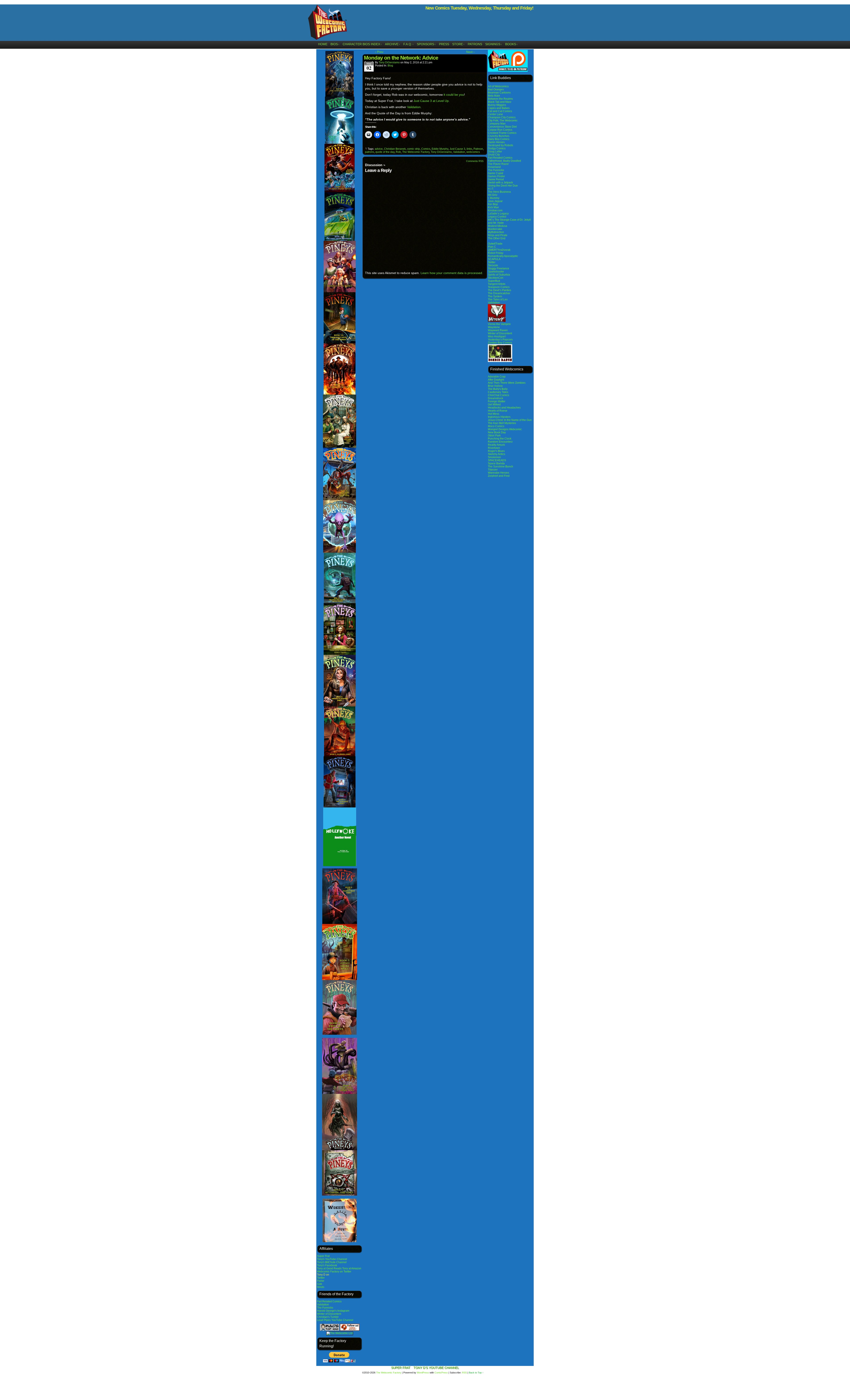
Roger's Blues (496, 451)
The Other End (496, 238)
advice (379, 148)
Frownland (494, 167)
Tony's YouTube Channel (332, 1259)
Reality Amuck (496, 444)
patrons (369, 152)
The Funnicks (325, 1307)
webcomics (473, 152)
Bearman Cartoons (499, 92)
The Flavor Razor (498, 163)
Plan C (492, 246)
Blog (390, 65)
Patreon (478, 148)
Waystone (494, 327)
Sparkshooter (496, 271)
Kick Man (493, 207)
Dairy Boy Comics (498, 139)
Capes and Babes (499, 108)
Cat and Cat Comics (500, 111)
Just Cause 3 (457, 148)
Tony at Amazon (351, 1268)
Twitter (321, 1277)
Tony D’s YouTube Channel (436, 1367)
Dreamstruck (495, 398)
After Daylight (496, 379)
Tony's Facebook (327, 1265)
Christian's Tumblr (328, 1317)
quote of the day (384, 152)
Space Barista (496, 463)
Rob (398, 152)
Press (444, 44)
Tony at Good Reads (329, 1268)
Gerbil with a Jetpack (500, 182)
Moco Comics (496, 426)
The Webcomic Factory (328, 23)
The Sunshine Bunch (500, 466)
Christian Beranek (395, 148)
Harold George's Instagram (333, 1310)
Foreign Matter (496, 401)
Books (511, 44)
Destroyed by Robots (500, 145)
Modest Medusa (497, 226)
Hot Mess (493, 413)
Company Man (497, 123)
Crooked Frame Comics (502, 132)
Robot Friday (495, 253)
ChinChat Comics (498, 395)
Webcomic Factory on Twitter (334, 1271)
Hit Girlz (492, 194)
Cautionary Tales (498, 392)
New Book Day (497, 432)
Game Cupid (495, 173)
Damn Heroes (496, 142)
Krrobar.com (495, 210)
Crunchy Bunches (498, 136)
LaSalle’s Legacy (498, 213)
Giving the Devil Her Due (503, 185)
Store (458, 44)
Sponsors (426, 44)
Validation (323, 1304)
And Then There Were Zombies (506, 382)
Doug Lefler (495, 151)
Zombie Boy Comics (500, 342)
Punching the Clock (499, 438)
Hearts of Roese (497, 410)
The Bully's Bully (498, 389)
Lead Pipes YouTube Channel (335, 1320)
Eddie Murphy (440, 148)
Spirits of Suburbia (499, 274)
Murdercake (495, 229)
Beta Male (494, 95)
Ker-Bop (493, 204)
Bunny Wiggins (497, 105)
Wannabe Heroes (498, 472)
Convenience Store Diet (502, 126)
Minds (320, 1287)
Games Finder (496, 176)
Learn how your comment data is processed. (452, 273)
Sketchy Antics (496, 454)
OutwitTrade (495, 243)
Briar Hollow (495, 385)
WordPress (423, 1372)
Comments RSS (474, 161)
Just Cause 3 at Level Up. (431, 101)
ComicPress (441, 1372)
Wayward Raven (498, 330)
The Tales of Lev (498, 299)
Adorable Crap (497, 376)
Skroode (493, 265)
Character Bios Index (362, 44)
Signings (493, 44)
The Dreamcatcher (499, 293)
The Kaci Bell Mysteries (502, 423)
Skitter (491, 262)
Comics (425, 148)
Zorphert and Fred (499, 475)
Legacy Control (497, 216)
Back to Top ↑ (476, 1372)
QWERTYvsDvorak (499, 249)
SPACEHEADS (497, 460)
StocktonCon (495, 277)
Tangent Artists (496, 284)
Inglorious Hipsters (499, 416)
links (469, 148)
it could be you (454, 94)
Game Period (496, 179)
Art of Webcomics (498, 86)
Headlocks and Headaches (504, 407)
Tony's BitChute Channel (332, 1262)
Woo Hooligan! (497, 336)
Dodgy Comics (497, 148)
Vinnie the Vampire (499, 324)
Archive (392, 44)
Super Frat (323, 1256)
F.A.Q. (408, 44)
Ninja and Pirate (497, 235)
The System (495, 296)
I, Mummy (493, 198)
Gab (319, 1284)
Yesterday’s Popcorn (500, 339)
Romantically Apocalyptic (503, 256)
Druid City (494, 154)
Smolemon (494, 457)
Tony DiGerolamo (389, 62)
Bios (335, 44)
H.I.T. (491, 188)
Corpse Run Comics (500, 129)
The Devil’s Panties (499, 290)
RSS (464, 1372)
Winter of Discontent (329, 1313)
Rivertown (494, 447)
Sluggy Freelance (498, 268)
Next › (470, 52)
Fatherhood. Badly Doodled (504, 160)
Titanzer (493, 469)
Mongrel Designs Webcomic (505, 429)
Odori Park (494, 435)
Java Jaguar (495, 201)
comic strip (413, 148)
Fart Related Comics (329, 1301)
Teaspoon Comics (499, 287)
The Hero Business (499, 191)
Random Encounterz (500, 441)
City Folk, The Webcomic (503, 120)
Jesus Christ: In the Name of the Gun (510, 420)
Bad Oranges (496, 89)
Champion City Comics (502, 117)
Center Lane (495, 114)
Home (322, 44)
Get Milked (494, 404)
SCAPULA (494, 259)
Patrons (475, 44)
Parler (320, 1280)
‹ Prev (379, 52)
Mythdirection (496, 232)
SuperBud (494, 280)
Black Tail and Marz (499, 101)
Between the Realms (500, 98)
